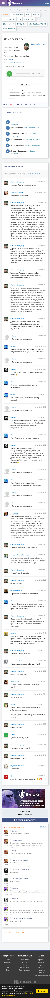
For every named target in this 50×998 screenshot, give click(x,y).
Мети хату (15, 888)
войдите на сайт (33, 173)
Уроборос (15, 898)
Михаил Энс (14, 682)
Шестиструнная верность (21, 122)
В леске (15, 831)
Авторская (29, 19)
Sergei (12, 735)
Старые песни (17, 840)
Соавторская (17, 15)
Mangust (13, 633)
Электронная (9, 28)
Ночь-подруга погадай (20, 860)
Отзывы (41, 967)
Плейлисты (8, 962)
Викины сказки (16, 127)
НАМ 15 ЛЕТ (26, 811)
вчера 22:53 (6, 924)
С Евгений (14, 513)
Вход (25, 965)
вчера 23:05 (6, 904)
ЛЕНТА (43, 827)
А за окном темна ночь (19, 133)
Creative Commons (17, 63)
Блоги (8, 970)
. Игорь (12, 705)
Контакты (41, 970)
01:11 (6, 855)
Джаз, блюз (8, 24)
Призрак (13, 369)
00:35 (6, 874)
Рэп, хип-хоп (9, 19)
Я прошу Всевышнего (19, 151)
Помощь (41, 962)
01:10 (6, 865)
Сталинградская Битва (20, 879)
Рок (28, 15)
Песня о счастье (17, 145)
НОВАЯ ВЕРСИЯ (26, 814)
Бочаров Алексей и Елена (19, 555)
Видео (8, 965)
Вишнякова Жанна (16, 661)
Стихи (8, 967)
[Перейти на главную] (14, 3)
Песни (29, 10)
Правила (41, 959)
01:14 (6, 836)
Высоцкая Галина (16, 192)
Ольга (12, 346)
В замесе (15, 908)
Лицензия (41, 965)
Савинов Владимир (17, 10)
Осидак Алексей (16, 591)
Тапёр (14, 851)
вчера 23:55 (6, 884)
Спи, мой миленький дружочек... (23, 918)
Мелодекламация (37, 24)
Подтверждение (24, 970)
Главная (4, 10)
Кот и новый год (17, 139)
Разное (36, 15)
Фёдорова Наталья (17, 766)
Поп (20, 19)
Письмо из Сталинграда (20, 869)
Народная (21, 24)
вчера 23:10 (6, 893)
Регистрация (24, 967)
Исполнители (24, 959)
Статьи (24, 962)
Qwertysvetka (15, 776)
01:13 (6, 845)
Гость (14, 336)
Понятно (41, 991)
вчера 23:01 (6, 913)
